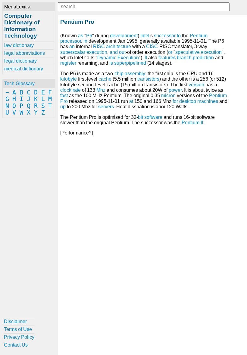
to (179, 35)
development (124, 35)
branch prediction (195, 57)
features (167, 57)
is (111, 63)
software (153, 117)
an (72, 46)
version (196, 84)
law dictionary (19, 45)
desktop (187, 101)
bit (140, 117)
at (131, 101)
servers (106, 106)
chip (119, 73)
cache (104, 79)
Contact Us (16, 344)
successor (165, 35)
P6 (89, 35)
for (175, 101)
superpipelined (130, 63)
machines (207, 101)
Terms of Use (18, 329)
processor (70, 41)
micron (168, 95)
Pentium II (192, 122)
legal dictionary (20, 60)
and (114, 52)
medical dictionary (23, 68)
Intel (144, 35)
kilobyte (68, 79)
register (68, 63)
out (122, 52)
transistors (148, 79)
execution (96, 52)
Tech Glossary (19, 83)
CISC (152, 46)
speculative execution (198, 52)
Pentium (199, 35)
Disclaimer (15, 321)
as (80, 35)
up (63, 106)
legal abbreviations (24, 53)
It (146, 57)
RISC (99, 46)
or (170, 52)
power (175, 90)
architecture (118, 46)
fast (64, 95)
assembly (135, 73)
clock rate (70, 90)
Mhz (100, 90)
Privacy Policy (19, 337)
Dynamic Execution (118, 57)
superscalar (72, 52)
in (85, 41)
